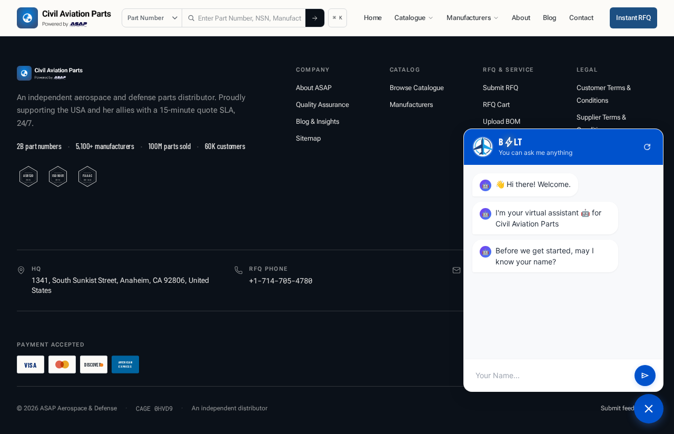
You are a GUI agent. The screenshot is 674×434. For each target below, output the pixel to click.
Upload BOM (501, 121)
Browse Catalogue (417, 88)
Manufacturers (469, 18)
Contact (581, 18)
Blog (550, 18)
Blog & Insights (317, 121)
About (521, 18)
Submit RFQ (500, 88)
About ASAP (314, 88)
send (645, 375)
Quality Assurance (322, 104)
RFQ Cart (496, 104)
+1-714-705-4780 (280, 280)
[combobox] (243, 18)
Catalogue (409, 18)
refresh (647, 147)
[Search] (314, 18)
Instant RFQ (633, 18)
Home (373, 18)
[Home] (50, 73)
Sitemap (308, 138)
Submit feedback (624, 408)
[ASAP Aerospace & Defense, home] (64, 18)
